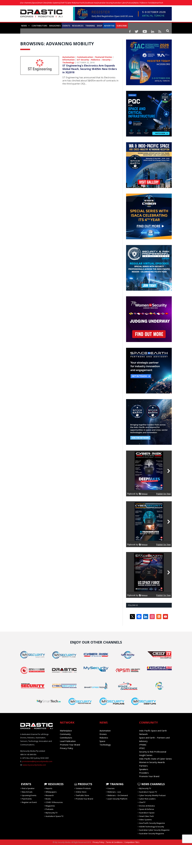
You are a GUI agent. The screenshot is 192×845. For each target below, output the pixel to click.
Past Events (27, 798)
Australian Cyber (119, 3)
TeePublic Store (82, 795)
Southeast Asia (91, 3)
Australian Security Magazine (151, 833)
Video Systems (53, 3)
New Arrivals (27, 792)
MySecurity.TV (51, 812)
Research (50, 795)
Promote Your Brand (70, 744)
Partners (143, 765)
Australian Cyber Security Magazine (154, 830)
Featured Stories (103, 57)
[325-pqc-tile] (149, 136)
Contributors (39, 25)
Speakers (143, 769)
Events (66, 25)
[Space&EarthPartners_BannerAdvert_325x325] (149, 393)
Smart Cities (42, 3)
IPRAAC (142, 744)
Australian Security (105, 3)
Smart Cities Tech (146, 816)
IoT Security (83, 59)
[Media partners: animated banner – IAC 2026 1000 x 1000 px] (149, 84)
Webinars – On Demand (117, 795)
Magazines (55, 25)
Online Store (81, 792)
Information (68, 59)
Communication (85, 57)
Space (34, 3)
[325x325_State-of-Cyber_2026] (149, 238)
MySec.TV (137, 3)
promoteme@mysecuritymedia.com (37, 761)
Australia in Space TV (54, 816)
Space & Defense (146, 809)
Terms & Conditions (114, 842)
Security (106, 59)
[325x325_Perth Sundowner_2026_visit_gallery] (149, 187)
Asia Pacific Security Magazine (152, 823)
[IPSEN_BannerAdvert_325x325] (149, 444)
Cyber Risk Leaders (147, 798)
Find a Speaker (28, 788)
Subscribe (122, 25)
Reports (49, 788)
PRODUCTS (84, 784)
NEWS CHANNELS (153, 784)
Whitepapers (51, 792)
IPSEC (142, 748)
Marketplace (66, 730)
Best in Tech (147, 3)
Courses (111, 788)
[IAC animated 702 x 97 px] (122, 19)
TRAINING (90, 25)
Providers (144, 772)
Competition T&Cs (131, 842)
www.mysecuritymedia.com (34, 765)
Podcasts (49, 809)
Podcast (130, 3)
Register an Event (29, 802)
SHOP (99, 25)
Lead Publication (68, 741)
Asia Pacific (80, 3)
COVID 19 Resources (54, 802)
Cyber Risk (71, 3)
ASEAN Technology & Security (151, 826)
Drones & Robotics (147, 806)
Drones (103, 734)
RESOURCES (77, 25)
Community (65, 734)
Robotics (95, 59)
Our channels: (26, 3)
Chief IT (63, 3)
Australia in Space (146, 812)
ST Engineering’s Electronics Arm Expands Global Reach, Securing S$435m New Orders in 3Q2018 (89, 69)
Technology (68, 62)
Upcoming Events (29, 795)
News (24, 25)
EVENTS (25, 784)
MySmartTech (157, 3)
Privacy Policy (66, 748)
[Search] (167, 30)
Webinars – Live (114, 792)
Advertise (109, 25)
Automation (68, 57)
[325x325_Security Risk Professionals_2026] (149, 290)
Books (48, 798)
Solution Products (83, 788)
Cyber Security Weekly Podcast (152, 795)
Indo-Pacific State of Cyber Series (155, 758)
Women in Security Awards (152, 762)
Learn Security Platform (117, 798)
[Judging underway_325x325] (149, 341)
